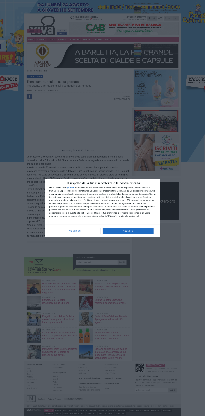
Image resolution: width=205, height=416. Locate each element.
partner (70, 188)
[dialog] (102, 208)
